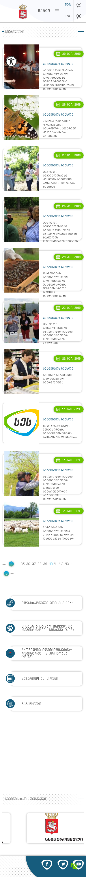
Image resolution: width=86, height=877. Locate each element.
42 (61, 564)
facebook (46, 865)
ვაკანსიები (31, 703)
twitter (62, 865)
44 (73, 564)
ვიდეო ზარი (79, 16)
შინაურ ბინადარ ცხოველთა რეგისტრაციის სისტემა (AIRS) (47, 628)
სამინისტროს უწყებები (25, 799)
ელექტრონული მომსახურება (47, 603)
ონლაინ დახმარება (79, 5)
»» (12, 573)
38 (39, 564)
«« (4, 564)
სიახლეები (14, 31)
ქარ (68, 4)
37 (34, 564)
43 (67, 564)
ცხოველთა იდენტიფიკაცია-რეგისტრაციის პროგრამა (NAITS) (46, 653)
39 (45, 564)
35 (23, 564)
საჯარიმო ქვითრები (39, 678)
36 (28, 564)
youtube (78, 865)
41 (56, 564)
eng (68, 16)
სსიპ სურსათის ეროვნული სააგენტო (14, 10)
